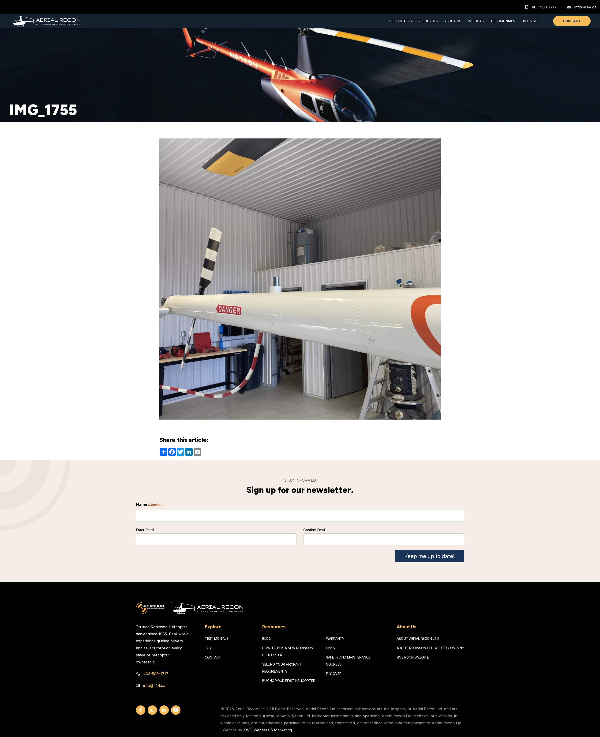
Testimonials (502, 21)
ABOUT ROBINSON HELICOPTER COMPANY (430, 648)
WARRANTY (335, 638)
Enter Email (145, 530)
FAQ (208, 648)
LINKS (330, 648)
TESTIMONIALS (217, 638)
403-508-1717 (543, 7)
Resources (428, 21)
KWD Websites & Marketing (267, 730)
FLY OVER (333, 674)
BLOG (266, 638)
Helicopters (400, 21)
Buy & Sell (531, 21)
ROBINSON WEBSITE (413, 657)
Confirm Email (314, 530)
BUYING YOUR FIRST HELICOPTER (288, 681)
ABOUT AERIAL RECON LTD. (418, 638)
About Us (452, 21)
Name (149, 504)
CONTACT (572, 21)
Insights (476, 21)
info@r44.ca (585, 7)
